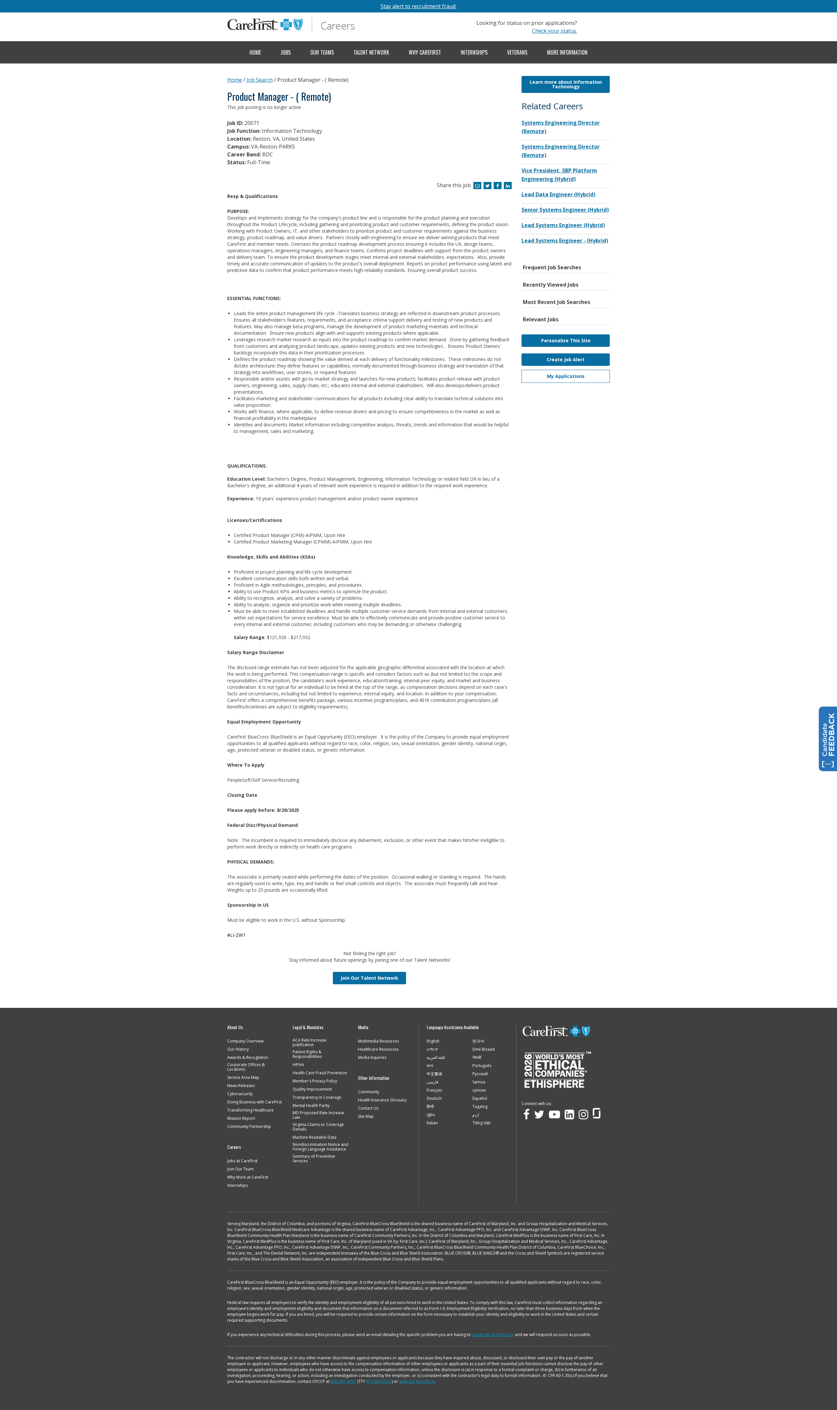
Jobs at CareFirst (242, 1161)
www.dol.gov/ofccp (417, 1381)
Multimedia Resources (378, 1041)
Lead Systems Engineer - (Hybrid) (564, 240)
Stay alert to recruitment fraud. (418, 6)
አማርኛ (432, 1049)
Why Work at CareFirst (247, 1177)
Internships (474, 52)
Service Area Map (243, 1077)
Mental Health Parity (311, 1105)
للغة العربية (436, 1057)
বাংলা (430, 1065)
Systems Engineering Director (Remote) (560, 127)
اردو (475, 1115)
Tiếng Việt (481, 1123)
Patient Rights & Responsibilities (307, 1054)
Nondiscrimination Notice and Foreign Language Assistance (320, 1146)
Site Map (366, 1116)
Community (368, 1092)
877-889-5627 (379, 1381)
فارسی (432, 1082)
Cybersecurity (240, 1094)
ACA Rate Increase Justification (309, 1042)
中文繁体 (434, 1074)
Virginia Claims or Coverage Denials (318, 1127)
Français (434, 1090)
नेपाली (476, 1057)
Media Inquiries (372, 1057)
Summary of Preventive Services (314, 1158)
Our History (238, 1049)
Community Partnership (249, 1126)
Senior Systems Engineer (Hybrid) (565, 209)
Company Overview (245, 1041)
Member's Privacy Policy (315, 1081)
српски (479, 1090)
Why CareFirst (425, 52)
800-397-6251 (343, 1381)
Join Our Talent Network (369, 978)
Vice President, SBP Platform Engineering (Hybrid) (559, 175)
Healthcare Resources (378, 1049)
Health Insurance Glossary (382, 1100)
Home (255, 52)
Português (481, 1065)
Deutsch (434, 1098)
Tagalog (479, 1106)
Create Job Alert (566, 359)
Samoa (478, 1082)
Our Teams (322, 52)
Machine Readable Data (314, 1137)
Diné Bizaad (483, 1049)
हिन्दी (430, 1106)
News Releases (241, 1085)
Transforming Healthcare (250, 1110)
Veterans (517, 52)
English (433, 1041)
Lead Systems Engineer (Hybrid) (563, 225)
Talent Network (371, 52)
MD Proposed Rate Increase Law (318, 1115)
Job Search (260, 79)
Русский (480, 1074)
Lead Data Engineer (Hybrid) (558, 194)
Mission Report (241, 1118)
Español (479, 1098)
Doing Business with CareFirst (254, 1102)
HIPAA (298, 1064)
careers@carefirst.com (493, 1334)
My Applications (566, 376)
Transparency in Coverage (317, 1097)
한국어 (478, 1041)
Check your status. (554, 30)
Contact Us (368, 1108)
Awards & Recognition (247, 1057)
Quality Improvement (312, 1089)
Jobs (286, 52)
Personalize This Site (565, 340)
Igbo (431, 1115)
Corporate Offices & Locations (246, 1067)
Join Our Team (240, 1169)
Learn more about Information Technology (566, 84)
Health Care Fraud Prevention (320, 1073)
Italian (432, 1123)
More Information (567, 52)
